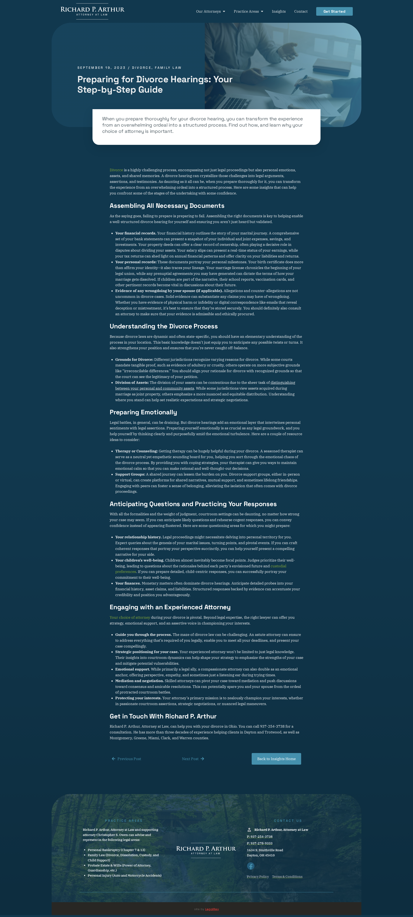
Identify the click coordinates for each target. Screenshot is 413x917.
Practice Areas (246, 11)
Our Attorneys (208, 11)
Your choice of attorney (130, 617)
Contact (301, 11)
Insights (279, 11)
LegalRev (212, 909)
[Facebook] (250, 866)
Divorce (116, 170)
